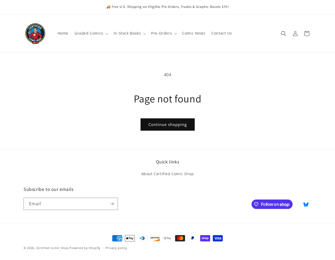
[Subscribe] (112, 204)
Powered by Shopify (84, 248)
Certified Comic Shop (52, 248)
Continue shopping (167, 124)
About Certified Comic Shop (167, 173)
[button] (90, 33)
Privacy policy (116, 248)
